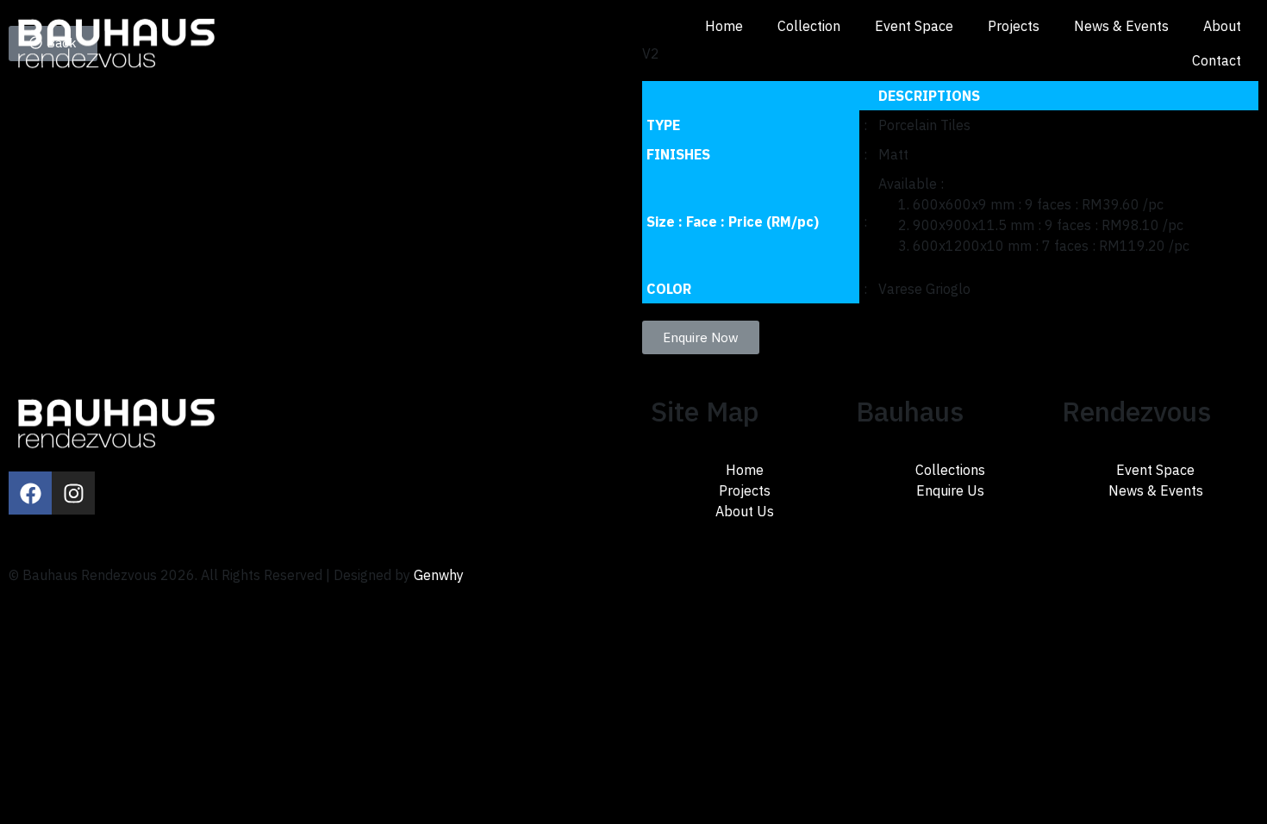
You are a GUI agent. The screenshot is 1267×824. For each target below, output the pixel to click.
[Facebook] (30, 493)
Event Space (914, 25)
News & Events (1121, 25)
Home (724, 25)
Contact (1216, 60)
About (1222, 25)
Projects (1013, 25)
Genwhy (439, 575)
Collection (808, 25)
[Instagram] (73, 493)
